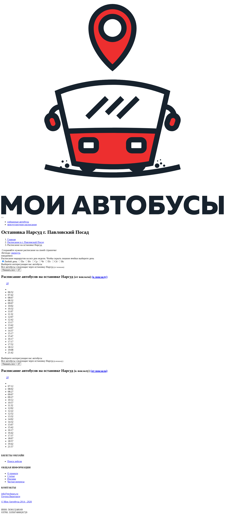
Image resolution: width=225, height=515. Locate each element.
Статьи (11, 476)
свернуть (15, 253)
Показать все (8, 270)
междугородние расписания (22, 224)
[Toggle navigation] (2, 217)
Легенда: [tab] (10, 253)
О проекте (12, 473)
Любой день (10, 261)
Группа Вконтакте (10, 496)
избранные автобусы (18, 221)
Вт (29, 261)
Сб (55, 261)
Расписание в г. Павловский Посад (25, 242)
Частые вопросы (15, 481)
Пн (22, 261)
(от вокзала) (98, 370)
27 (19, 270)
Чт (42, 261)
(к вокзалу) (99, 276)
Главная (11, 239)
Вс (62, 261)
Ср (36, 261)
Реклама (11, 479)
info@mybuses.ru (9, 493)
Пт (49, 261)
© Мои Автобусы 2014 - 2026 (16, 501)
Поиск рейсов (14, 461)
